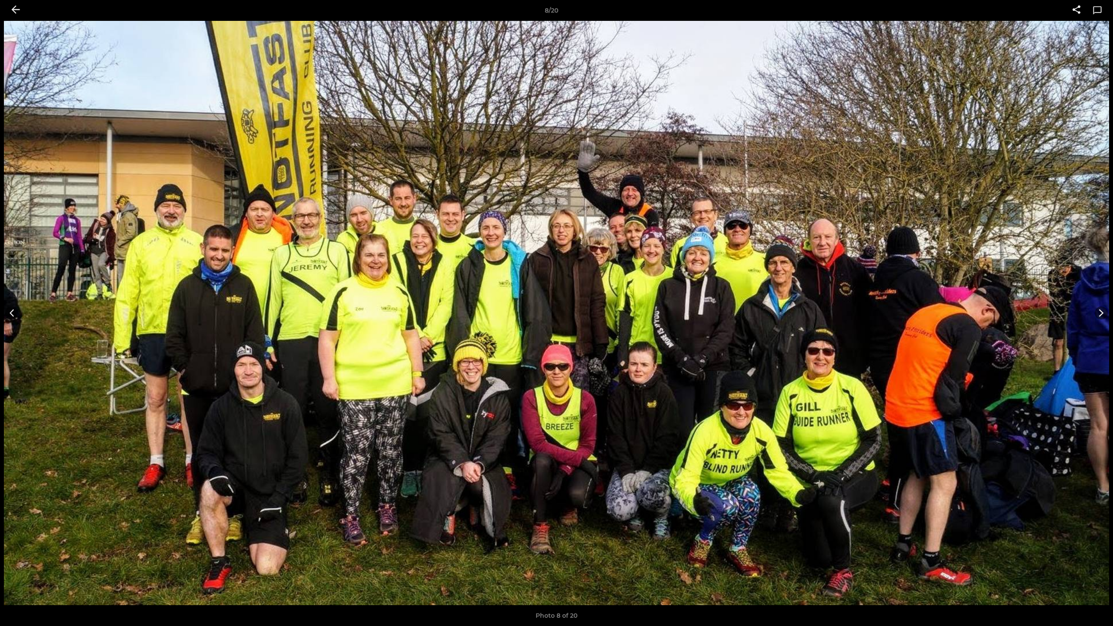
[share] (1076, 10)
